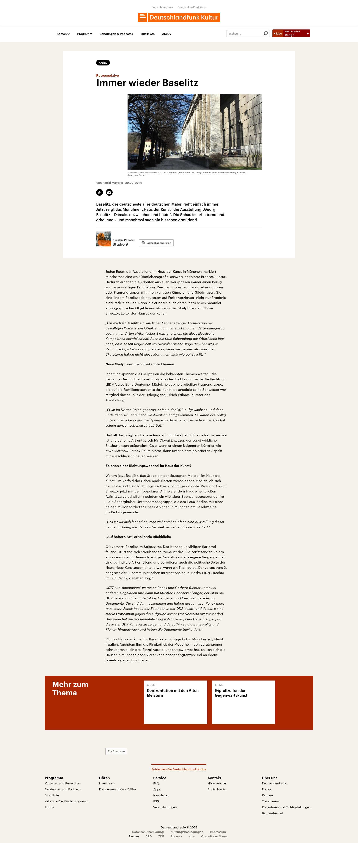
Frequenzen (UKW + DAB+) (117, 789)
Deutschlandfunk (162, 7)
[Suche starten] (265, 33)
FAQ (156, 783)
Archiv (166, 33)
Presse (266, 789)
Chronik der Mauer (214, 836)
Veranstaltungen (165, 807)
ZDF (161, 836)
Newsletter (161, 795)
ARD (148, 836)
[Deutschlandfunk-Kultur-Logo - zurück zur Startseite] (179, 17)
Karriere (267, 795)
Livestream (107, 783)
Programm (84, 33)
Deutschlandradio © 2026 (179, 827)
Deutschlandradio (274, 783)
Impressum (218, 831)
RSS (156, 801)
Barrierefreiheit (272, 813)
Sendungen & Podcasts (116, 33)
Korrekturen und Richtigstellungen (286, 807)
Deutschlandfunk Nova (192, 7)
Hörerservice (217, 783)
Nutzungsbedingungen (186, 831)
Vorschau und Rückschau (63, 783)
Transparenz (270, 801)
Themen (61, 33)
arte (191, 836)
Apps (157, 789)
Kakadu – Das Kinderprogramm (67, 801)
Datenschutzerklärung (148, 831)
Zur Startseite (116, 751)
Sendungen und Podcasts (63, 789)
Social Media (217, 789)
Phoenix (176, 836)
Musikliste (147, 33)
